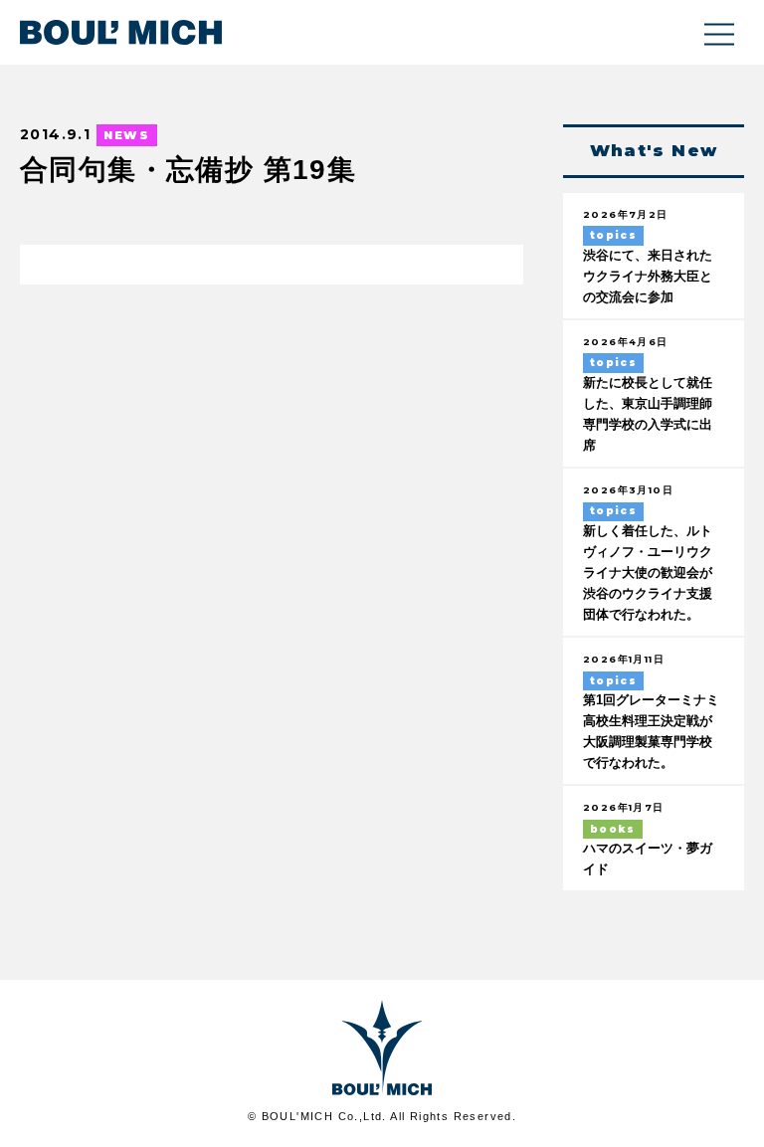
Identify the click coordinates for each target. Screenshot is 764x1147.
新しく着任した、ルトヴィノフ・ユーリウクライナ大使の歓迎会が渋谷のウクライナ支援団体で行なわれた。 (647, 573)
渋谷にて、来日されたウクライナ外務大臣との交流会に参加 (647, 276)
